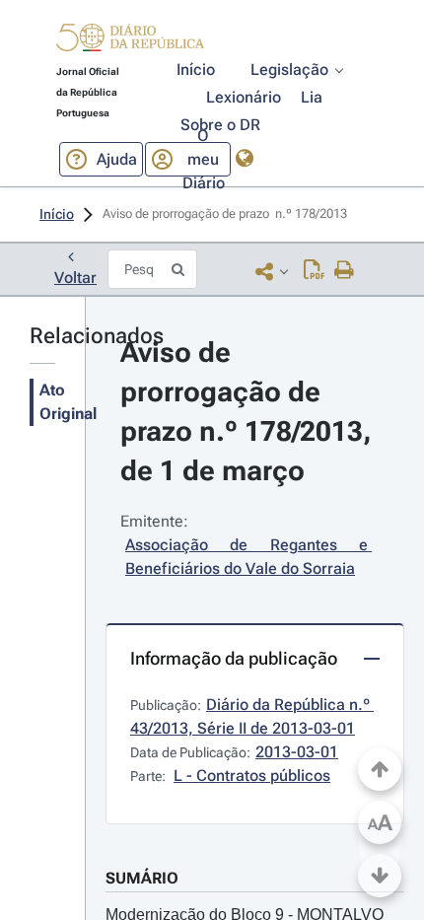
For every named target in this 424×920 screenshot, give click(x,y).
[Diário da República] (130, 42)
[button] (130, 40)
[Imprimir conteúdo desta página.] (344, 271)
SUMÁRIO (142, 878)
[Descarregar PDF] (314, 271)
